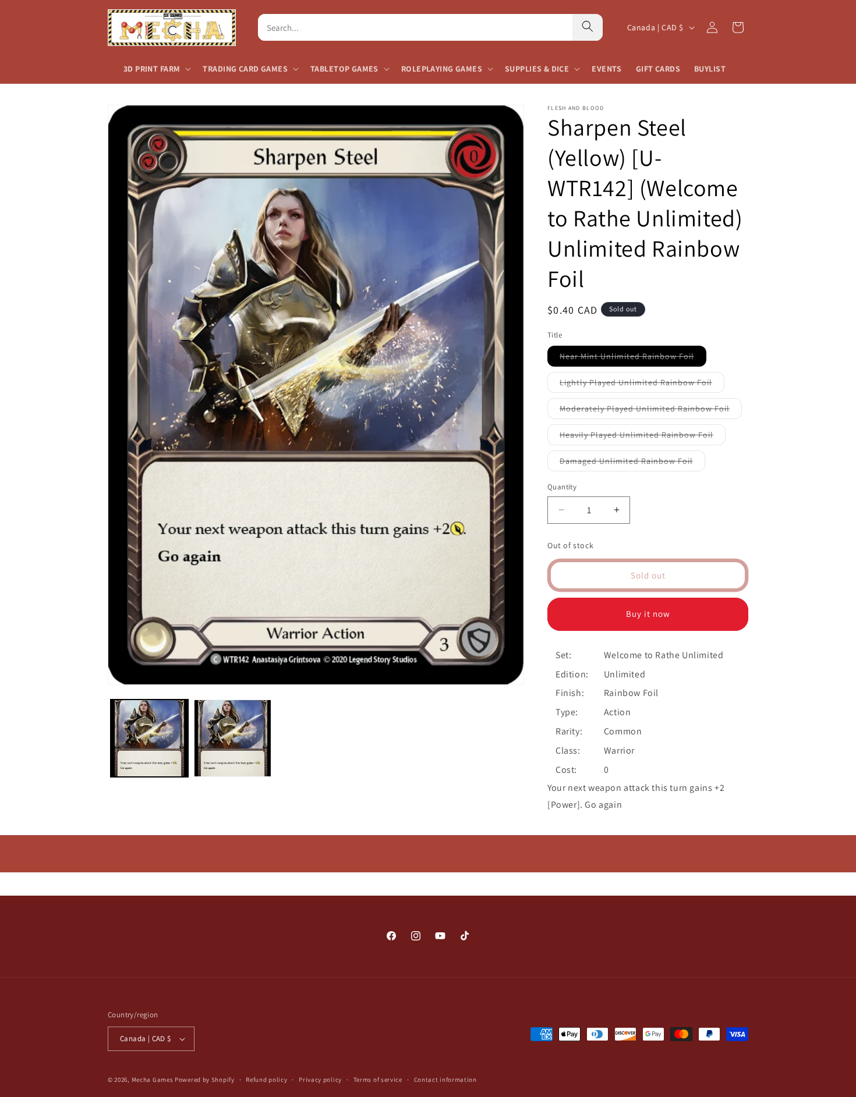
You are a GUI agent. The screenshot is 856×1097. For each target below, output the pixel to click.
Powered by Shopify (205, 1079)
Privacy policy (320, 1079)
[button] (156, 68)
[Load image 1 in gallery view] (149, 738)
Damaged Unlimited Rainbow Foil (632, 463)
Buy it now (648, 613)
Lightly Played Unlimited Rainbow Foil (642, 385)
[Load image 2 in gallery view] (232, 738)
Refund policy (266, 1079)
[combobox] (415, 27)
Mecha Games (153, 1079)
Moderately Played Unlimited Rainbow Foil (651, 411)
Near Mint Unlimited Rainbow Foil (633, 358)
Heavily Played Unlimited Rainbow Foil (643, 437)
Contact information (445, 1079)
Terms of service (377, 1079)
